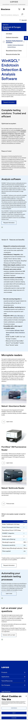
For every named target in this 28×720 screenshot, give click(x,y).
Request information (8, 102)
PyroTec (15, 315)
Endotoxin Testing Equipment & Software (14, 41)
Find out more (10, 503)
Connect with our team (9, 635)
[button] (26, 38)
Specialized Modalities (21, 4)
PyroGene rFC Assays (15, 135)
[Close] (26, 696)
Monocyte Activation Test (13, 54)
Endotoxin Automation (12, 37)
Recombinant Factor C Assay (14, 50)
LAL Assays (9, 33)
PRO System (20, 315)
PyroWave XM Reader (14, 330)
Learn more (9, 421)
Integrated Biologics (6, 4)
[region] (14, 706)
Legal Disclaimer (6, 691)
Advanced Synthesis (13, 4)
